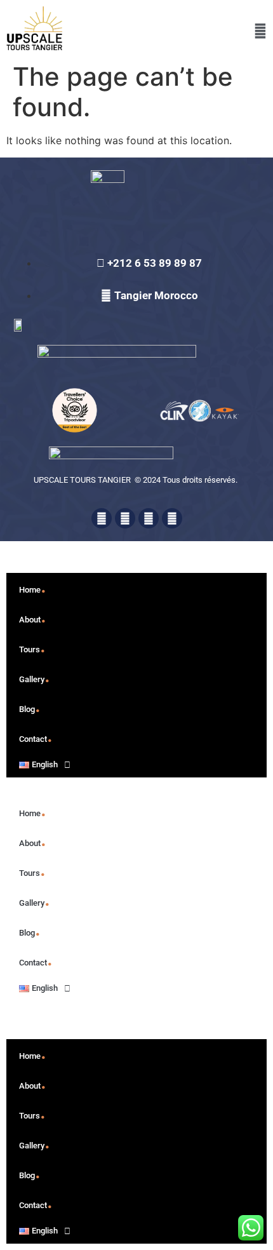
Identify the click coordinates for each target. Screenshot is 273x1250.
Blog (30, 705)
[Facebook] (101, 518)
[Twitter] (125, 518)
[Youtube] (148, 518)
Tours (32, 645)
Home (32, 586)
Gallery (34, 675)
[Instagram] (172, 518)
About (32, 615)
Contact (36, 735)
